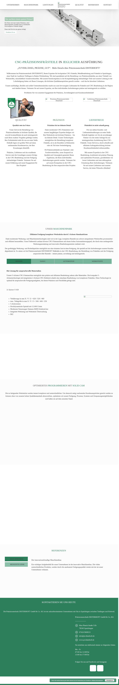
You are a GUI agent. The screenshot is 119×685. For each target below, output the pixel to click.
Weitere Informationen (97, 680)
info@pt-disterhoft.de (86, 636)
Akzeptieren (109, 680)
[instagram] (100, 668)
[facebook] (93, 668)
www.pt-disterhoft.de (86, 640)
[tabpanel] (59, 295)
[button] (13, 290)
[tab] (19, 261)
